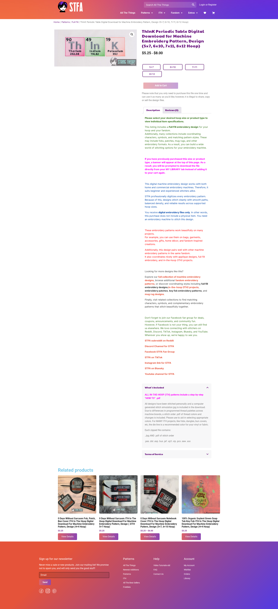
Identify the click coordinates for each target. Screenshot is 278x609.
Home (57, 22)
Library (187, 578)
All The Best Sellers (131, 583)
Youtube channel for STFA (159, 374)
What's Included (154, 387)
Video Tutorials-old (161, 565)
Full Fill (75, 22)
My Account (189, 565)
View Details (67, 536)
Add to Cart (161, 85)
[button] (132, 34)
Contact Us (158, 574)
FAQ (155, 570)
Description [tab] (153, 110)
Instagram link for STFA (158, 362)
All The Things (127, 12)
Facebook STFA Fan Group (160, 351)
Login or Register (207, 4)
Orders (187, 574)
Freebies (127, 587)
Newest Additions (131, 570)
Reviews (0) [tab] (171, 110)
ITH (160, 12)
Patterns (66, 22)
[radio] (151, 67)
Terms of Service (154, 454)
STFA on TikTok (153, 357)
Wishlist (187, 570)
